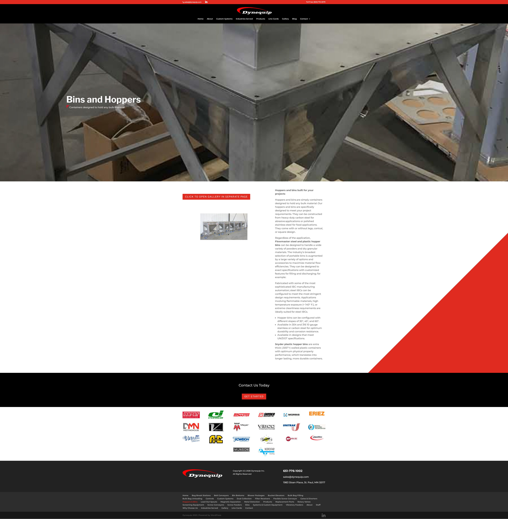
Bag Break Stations (201, 495)
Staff (318, 505)
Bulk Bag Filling (295, 495)
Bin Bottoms (238, 495)
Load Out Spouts (209, 502)
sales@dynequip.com (296, 476)
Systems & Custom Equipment (267, 505)
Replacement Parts (284, 502)
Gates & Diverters (308, 498)
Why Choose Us (190, 508)
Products (260, 19)
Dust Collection (244, 498)
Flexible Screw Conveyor (285, 498)
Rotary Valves (304, 502)
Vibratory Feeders (294, 505)
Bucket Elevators (276, 495)
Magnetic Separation (231, 502)
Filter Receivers (262, 498)
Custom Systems (224, 19)
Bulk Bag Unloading (192, 498)
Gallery (285, 19)
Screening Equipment (193, 505)
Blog (294, 19)
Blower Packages (256, 495)
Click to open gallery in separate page (216, 196)
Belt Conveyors (221, 495)
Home (200, 19)
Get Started (254, 396)
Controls (210, 498)
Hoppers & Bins (190, 502)
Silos (247, 505)
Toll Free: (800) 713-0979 (315, 2)
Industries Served (244, 19)
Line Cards (273, 19)
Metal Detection (252, 502)
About (210, 19)
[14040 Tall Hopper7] (223, 239)
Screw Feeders (234, 505)
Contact (304, 19)
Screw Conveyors (215, 505)
